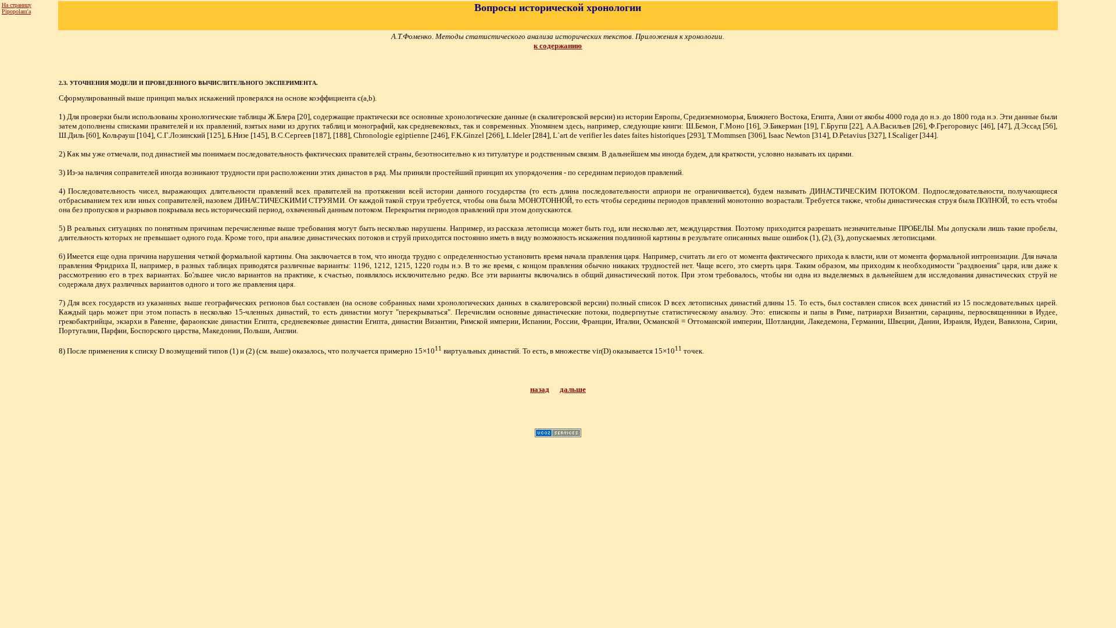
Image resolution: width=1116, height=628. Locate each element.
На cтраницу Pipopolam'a (16, 8)
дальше (573, 389)
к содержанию (558, 45)
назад (539, 389)
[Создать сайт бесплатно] (558, 434)
